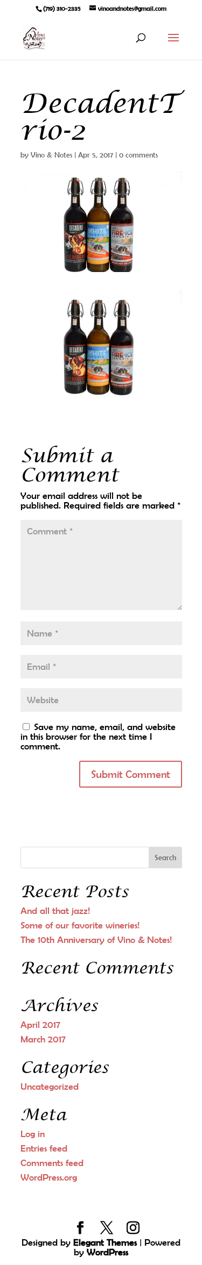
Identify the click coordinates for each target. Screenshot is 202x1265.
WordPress (107, 1252)
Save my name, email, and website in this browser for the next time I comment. (98, 736)
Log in (32, 1133)
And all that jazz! (55, 910)
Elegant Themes (105, 1242)
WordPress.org (48, 1177)
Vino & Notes (51, 155)
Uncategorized (49, 1086)
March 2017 (43, 1039)
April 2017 (40, 1024)
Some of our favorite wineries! (80, 925)
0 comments (138, 155)
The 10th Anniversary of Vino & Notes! (96, 939)
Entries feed (43, 1148)
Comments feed (51, 1162)
